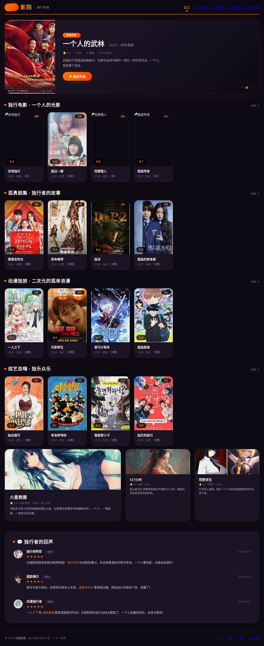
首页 (187, 7)
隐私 (240, 638)
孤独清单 (254, 638)
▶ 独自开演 (77, 76)
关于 (218, 638)
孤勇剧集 (219, 7)
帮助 (229, 638)
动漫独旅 (236, 7)
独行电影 (201, 7)
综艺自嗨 (253, 7)
